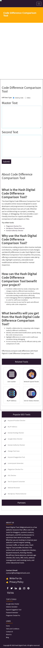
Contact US (9, 632)
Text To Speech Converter (16, 482)
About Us (8, 634)
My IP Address (12, 427)
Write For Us (15, 578)
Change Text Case (14, 451)
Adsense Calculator (11, 607)
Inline (28, 98)
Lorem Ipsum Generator (15, 463)
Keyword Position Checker (16, 420)
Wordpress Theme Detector (15, 228)
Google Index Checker (15, 439)
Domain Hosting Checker (16, 433)
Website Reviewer (14, 488)
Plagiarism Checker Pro (14, 226)
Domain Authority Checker (14, 231)
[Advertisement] (21, 51)
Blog (7, 637)
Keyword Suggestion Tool (16, 457)
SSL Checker (12, 475)
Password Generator (12, 613)
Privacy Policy (16, 581)
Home (8, 626)
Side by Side (19, 98)
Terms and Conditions (12, 629)
